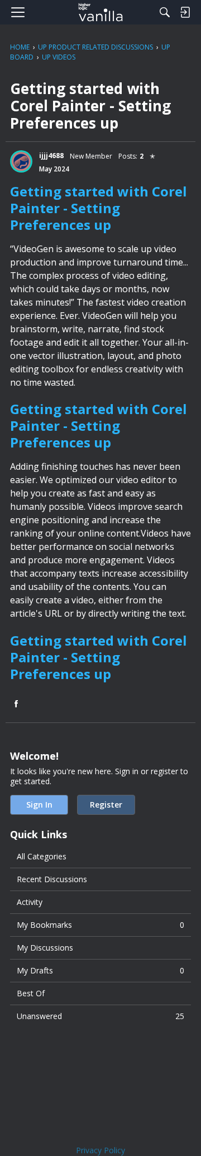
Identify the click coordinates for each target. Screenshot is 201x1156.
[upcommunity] (101, 12)
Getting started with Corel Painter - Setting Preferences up (98, 208)
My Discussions (45, 947)
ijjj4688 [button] (51, 155)
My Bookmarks (100, 924)
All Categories (41, 856)
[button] (21, 161)
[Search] (165, 12)
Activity (29, 902)
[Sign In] (185, 12)
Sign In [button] (39, 804)
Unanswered (100, 1016)
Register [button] (106, 804)
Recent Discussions (52, 879)
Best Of (31, 993)
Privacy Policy (100, 1150)
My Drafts (100, 970)
